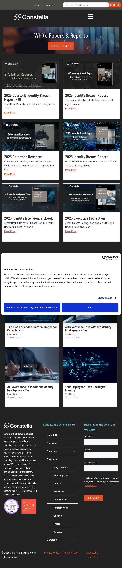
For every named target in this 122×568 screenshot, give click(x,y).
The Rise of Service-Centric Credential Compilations (32, 328)
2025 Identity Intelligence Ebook (28, 218)
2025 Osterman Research (23, 156)
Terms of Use (70, 552)
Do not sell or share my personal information (32, 307)
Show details (105, 298)
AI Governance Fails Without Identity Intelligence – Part (88, 328)
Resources (52, 459)
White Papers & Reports (61, 479)
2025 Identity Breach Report (86, 156)
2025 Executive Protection (85, 218)
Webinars (57, 515)
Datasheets (59, 491)
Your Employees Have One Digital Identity (85, 388)
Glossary (57, 531)
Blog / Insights (60, 467)
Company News (60, 507)
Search (114, 4)
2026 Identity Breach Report (86, 95)
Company (52, 539)
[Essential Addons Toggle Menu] (90, 17)
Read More (9, 112)
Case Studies (59, 499)
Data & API (52, 434)
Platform (52, 442)
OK (90, 307)
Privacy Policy (51, 552)
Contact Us (51, 4)
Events (56, 523)
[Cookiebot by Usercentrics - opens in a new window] (104, 258)
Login (36, 4)
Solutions (52, 450)
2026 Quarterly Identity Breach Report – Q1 (27, 97)
